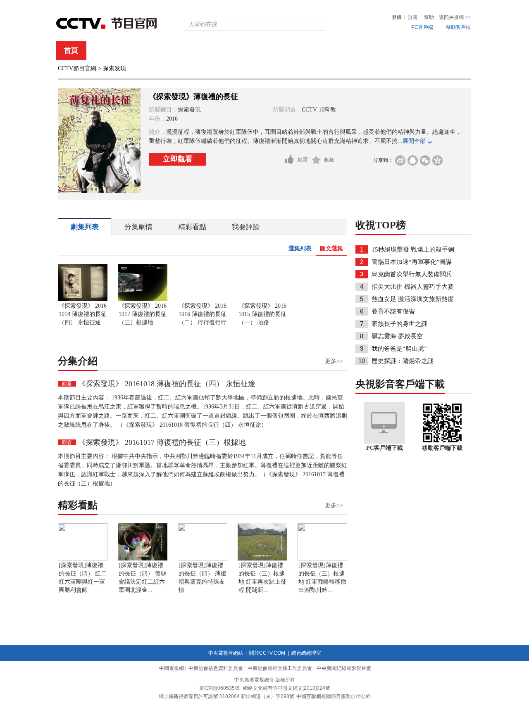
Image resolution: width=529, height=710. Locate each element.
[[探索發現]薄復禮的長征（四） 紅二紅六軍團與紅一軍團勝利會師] (82, 559)
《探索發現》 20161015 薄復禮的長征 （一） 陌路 (262, 314)
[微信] (425, 160)
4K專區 (318, 51)
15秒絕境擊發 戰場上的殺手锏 (413, 249)
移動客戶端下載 (442, 448)
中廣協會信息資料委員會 (215, 668)
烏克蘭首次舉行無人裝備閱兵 (412, 274)
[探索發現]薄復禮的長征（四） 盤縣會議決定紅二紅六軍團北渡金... (143, 577)
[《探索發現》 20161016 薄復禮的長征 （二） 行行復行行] (202, 299)
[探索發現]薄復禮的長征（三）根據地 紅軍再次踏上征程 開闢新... (262, 577)
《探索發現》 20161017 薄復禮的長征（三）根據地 (143, 314)
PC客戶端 (422, 27)
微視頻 (426, 51)
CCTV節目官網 (77, 68)
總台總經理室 (306, 653)
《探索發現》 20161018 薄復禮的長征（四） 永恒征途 (83, 314)
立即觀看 (178, 159)
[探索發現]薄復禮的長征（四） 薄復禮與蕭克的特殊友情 (202, 577)
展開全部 (414, 141)
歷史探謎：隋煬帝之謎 (403, 361)
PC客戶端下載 (384, 448)
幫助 (429, 17)
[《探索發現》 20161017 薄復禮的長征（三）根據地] (142, 299)
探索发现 (114, 68)
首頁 (71, 51)
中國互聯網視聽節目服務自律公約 (333, 696)
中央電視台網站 (225, 653)
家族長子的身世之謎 (399, 324)
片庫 (283, 51)
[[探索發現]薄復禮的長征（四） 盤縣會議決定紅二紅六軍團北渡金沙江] (142, 559)
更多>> (334, 361)
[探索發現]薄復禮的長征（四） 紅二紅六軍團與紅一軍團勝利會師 (83, 577)
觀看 (67, 384)
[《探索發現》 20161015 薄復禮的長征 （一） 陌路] (262, 299)
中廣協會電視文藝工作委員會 (280, 668)
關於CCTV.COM (267, 653)
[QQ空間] (437, 160)
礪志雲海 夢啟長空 (397, 336)
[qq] (412, 160)
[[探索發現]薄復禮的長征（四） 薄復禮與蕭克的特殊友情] (202, 559)
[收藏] (316, 159)
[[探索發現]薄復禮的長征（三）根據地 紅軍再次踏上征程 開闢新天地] (262, 559)
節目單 (141, 51)
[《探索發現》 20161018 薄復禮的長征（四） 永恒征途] (82, 299)
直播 (105, 51)
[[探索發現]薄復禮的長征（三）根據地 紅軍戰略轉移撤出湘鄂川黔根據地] (322, 559)
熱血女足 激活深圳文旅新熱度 (413, 299)
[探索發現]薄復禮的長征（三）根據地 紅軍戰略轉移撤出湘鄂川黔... (322, 577)
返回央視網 (455, 17)
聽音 (356, 51)
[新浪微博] (400, 160)
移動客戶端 (458, 27)
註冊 (413, 17)
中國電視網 (171, 668)
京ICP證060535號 (219, 688)
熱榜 (389, 51)
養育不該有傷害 (393, 311)
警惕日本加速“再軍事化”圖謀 (412, 262)
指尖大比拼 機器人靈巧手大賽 (413, 286)
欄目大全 (237, 51)
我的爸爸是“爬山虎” (399, 348)
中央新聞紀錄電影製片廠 (344, 668)
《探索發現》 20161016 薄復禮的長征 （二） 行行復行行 (202, 314)
